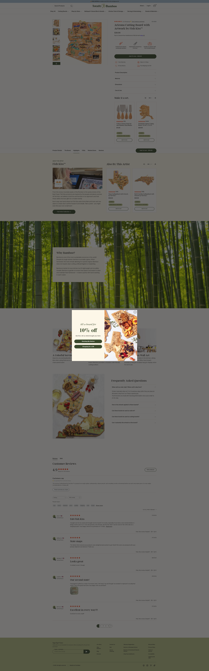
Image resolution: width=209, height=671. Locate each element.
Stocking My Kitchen (88, 341)
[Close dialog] (135, 312)
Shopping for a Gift (88, 346)
